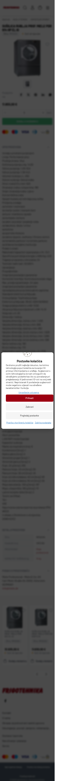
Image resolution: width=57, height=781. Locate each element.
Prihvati (29, 398)
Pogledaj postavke (29, 415)
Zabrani (29, 406)
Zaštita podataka (43, 422)
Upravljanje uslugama (29, 392)
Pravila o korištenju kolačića (19, 422)
